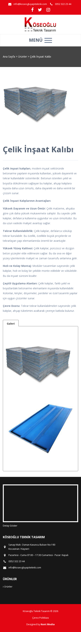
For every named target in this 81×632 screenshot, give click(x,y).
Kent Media (48, 624)
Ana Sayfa (9, 56)
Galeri (11, 323)
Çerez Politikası (40, 617)
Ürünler (23, 56)
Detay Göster (10, 525)
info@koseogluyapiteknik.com (30, 4)
